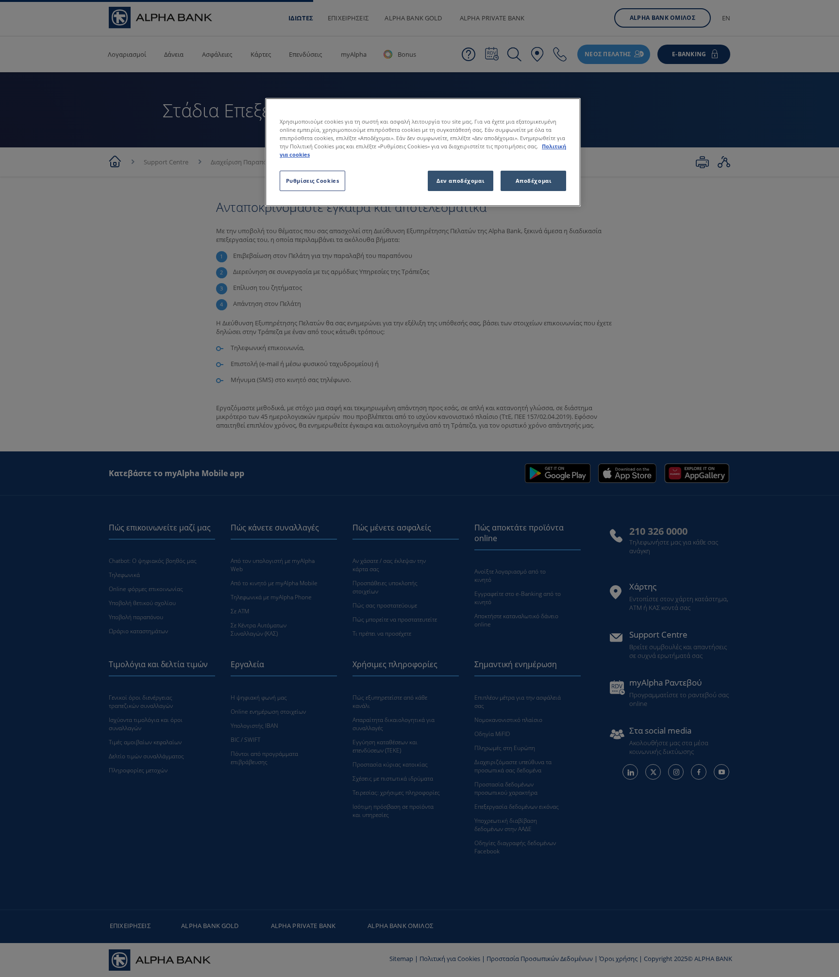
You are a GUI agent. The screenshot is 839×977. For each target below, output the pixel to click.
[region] (423, 152)
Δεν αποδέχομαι (460, 180)
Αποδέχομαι (534, 180)
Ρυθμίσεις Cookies (312, 180)
